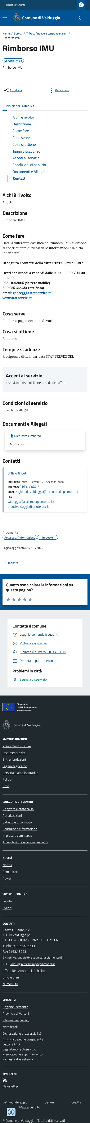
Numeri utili (10, 983)
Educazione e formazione (20, 828)
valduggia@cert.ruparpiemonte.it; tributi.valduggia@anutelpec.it (31, 504)
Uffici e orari (11, 977)
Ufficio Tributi (17, 473)
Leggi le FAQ (11, 1044)
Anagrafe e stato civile (18, 808)
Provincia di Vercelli (16, 1013)
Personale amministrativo (20, 772)
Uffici (6, 785)
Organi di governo (15, 765)
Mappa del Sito (29, 1107)
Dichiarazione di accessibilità (22, 1033)
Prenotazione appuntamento (22, 1054)
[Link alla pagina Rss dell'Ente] (5, 1080)
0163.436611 (25, 945)
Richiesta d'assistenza (18, 1059)
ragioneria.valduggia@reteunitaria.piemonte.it (47, 491)
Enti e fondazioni (14, 759)
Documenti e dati (14, 752)
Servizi (18, 33)
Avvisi (7, 878)
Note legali (10, 1026)
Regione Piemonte (15, 5)
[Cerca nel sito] (77, 18)
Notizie (7, 864)
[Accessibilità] (11, 1112)
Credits (76, 1102)
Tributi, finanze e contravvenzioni (46, 33)
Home (6, 33)
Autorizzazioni (12, 815)
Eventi (7, 907)
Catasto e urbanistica (17, 822)
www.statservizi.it (17, 298)
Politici (7, 779)
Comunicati (10, 871)
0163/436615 (29, 486)
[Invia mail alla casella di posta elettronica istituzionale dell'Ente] (37, 957)
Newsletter (10, 1086)
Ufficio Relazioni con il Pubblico (24, 970)
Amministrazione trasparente (23, 1039)
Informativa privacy (16, 1020)
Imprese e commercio (17, 835)
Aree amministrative (17, 746)
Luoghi (7, 901)
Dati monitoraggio (15, 1102)
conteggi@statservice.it (32, 293)
